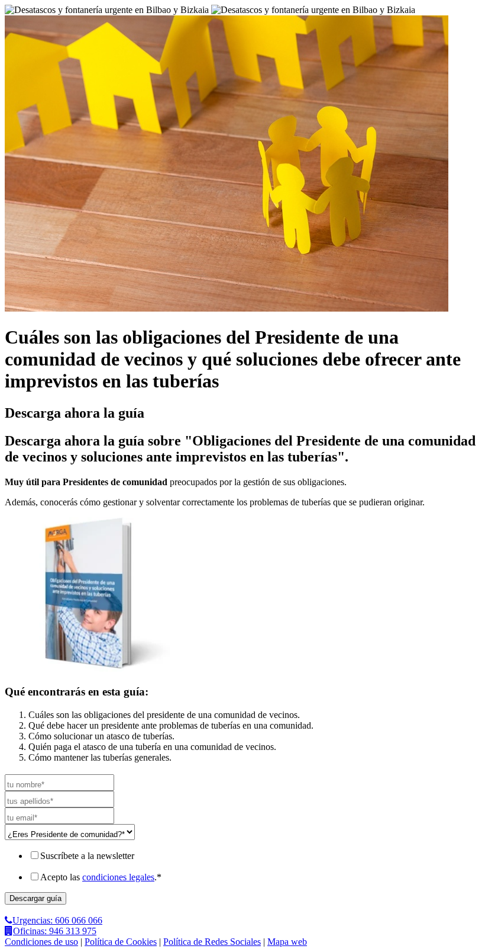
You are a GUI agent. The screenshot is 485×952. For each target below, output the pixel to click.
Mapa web (287, 942)
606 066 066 (57, 920)
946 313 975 (54, 931)
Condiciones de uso (41, 942)
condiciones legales (118, 877)
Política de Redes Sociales (212, 942)
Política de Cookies (121, 942)
